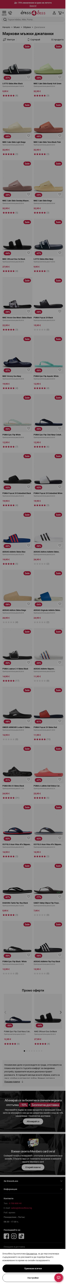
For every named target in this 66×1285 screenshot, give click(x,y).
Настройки (33, 1277)
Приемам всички (33, 1268)
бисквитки (31, 1253)
